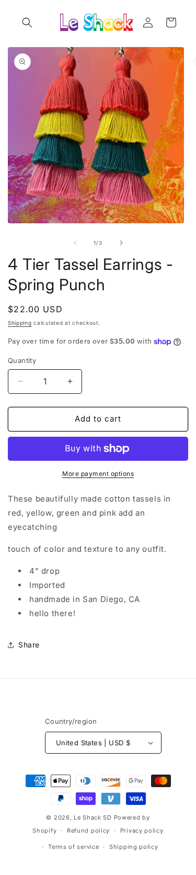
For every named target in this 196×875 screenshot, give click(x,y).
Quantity (22, 360)
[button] (27, 22)
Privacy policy (142, 830)
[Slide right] (121, 242)
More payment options (98, 474)
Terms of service (73, 846)
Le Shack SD (93, 817)
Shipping (20, 323)
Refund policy (88, 830)
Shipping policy (133, 846)
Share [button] (29, 644)
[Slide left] (75, 242)
